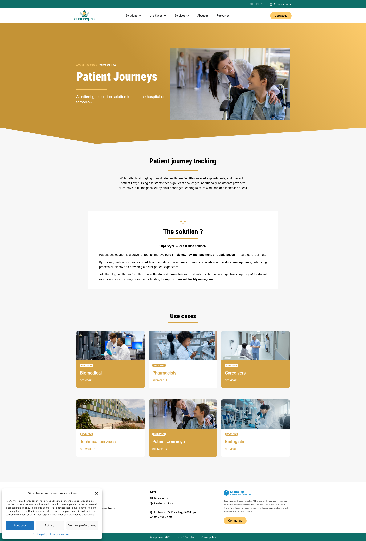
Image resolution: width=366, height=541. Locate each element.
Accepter (19, 525)
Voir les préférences (82, 525)
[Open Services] (187, 15)
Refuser (50, 525)
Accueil (80, 64)
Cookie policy (40, 534)
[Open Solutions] (139, 15)
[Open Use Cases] (164, 15)
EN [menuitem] (260, 4)
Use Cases (91, 64)
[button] (96, 493)
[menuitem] (257, 4)
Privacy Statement (59, 534)
